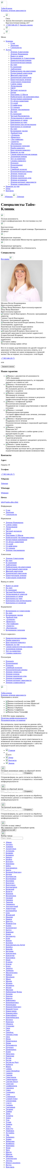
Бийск (8, 866)
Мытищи (9, 990)
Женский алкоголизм (19, 75)
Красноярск (10, 958)
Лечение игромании (18, 180)
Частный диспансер (18, 90)
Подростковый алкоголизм (21, 73)
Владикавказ (11, 879)
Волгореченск (11, 887)
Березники (10, 864)
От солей (14, 103)
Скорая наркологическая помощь (23, 154)
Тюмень (9, 1124)
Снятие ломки (16, 84)
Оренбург (10, 1032)
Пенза (8, 1039)
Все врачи (5, 259)
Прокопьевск (11, 1049)
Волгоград (10, 883)
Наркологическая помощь (20, 60)
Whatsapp (9, 197)
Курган (9, 964)
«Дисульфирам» (16, 139)
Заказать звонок (26, 25)
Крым (8, 960)
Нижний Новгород (13, 1007)
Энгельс (9, 1161)
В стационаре (16, 67)
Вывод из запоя (16, 56)
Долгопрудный (12, 906)
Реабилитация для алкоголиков (23, 71)
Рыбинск (9, 1064)
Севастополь (11, 1077)
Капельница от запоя (18, 120)
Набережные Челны (14, 992)
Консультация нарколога (20, 150)
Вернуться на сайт (8, 830)
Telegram (20, 197)
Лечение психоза (17, 176)
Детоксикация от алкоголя (21, 118)
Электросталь (11, 1158)
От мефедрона (16, 105)
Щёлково (9, 1156)
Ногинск (9, 1020)
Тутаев (8, 1122)
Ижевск (9, 919)
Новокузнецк (11, 1011)
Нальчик (9, 994)
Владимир (10, 881)
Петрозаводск (11, 1045)
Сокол (8, 1090)
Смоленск (10, 1088)
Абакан (9, 842)
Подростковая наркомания (21, 99)
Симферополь (11, 1086)
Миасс (8, 979)
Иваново (9, 917)
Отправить (28, 773)
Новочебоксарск (12, 1017)
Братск (8, 870)
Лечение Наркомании (19, 54)
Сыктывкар (10, 1107)
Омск (8, 1028)
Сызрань (9, 1105)
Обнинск (9, 1024)
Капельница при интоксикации (23, 124)
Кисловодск (10, 936)
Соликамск (10, 1092)
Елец (8, 913)
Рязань (8, 1067)
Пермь (8, 1043)
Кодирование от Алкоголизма (22, 58)
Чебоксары (10, 1141)
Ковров (9, 941)
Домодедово (11, 908)
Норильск (10, 1022)
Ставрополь (10, 1096)
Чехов (8, 1148)
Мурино (9, 983)
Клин (8, 938)
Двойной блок (16, 133)
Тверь (8, 1114)
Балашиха (10, 855)
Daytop (13, 92)
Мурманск (10, 985)
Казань (8, 926)
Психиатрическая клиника (21, 171)
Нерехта (9, 998)
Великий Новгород (13, 872)
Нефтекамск (11, 1000)
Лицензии (14, 45)
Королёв (9, 949)
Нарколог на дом (17, 152)
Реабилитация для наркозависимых (24, 97)
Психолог (14, 167)
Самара (9, 1069)
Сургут (9, 1103)
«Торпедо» (14, 142)
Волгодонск (10, 885)
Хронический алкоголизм (20, 77)
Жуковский (10, 915)
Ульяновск (10, 1131)
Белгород (9, 861)
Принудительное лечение (20, 80)
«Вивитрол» (15, 137)
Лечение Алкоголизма (19, 52)
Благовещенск (11, 868)
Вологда (9, 891)
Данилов (9, 902)
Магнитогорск (11, 973)
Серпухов (10, 1084)
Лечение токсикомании (19, 109)
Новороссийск (11, 1013)
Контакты (10, 191)
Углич (8, 1126)
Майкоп (9, 975)
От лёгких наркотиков (19, 101)
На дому (13, 65)
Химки (8, 1139)
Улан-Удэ (9, 1129)
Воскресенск (11, 896)
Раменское (10, 1056)
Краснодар (10, 955)
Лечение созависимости (20, 184)
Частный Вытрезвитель (19, 116)
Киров (8, 934)
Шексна (9, 1154)
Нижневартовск (12, 1002)
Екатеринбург (11, 911)
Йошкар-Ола (11, 923)
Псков (8, 1052)
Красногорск (11, 953)
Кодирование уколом (19, 131)
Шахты (9, 1152)
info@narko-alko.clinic (9, 502)
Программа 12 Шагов (19, 95)
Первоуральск (11, 1041)
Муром (8, 988)
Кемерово (10, 932)
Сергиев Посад (12, 1082)
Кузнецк (9, 962)
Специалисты (16, 48)
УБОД (12, 88)
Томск (8, 1118)
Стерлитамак (11, 1101)
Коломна (9, 943)
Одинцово (10, 1026)
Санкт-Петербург (13, 1071)
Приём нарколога (17, 148)
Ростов (8, 1060)
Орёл (8, 1030)
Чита (8, 1150)
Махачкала (10, 977)
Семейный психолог (18, 169)
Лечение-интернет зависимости (23, 182)
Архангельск (11, 849)
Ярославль (10, 1167)
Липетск (9, 968)
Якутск (9, 1165)
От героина (15, 107)
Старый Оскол (11, 1099)
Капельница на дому (18, 122)
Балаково (9, 853)
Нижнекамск (11, 1005)
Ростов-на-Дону (12, 1062)
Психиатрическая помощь (21, 62)
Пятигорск (10, 1054)
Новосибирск (11, 1015)
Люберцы (10, 970)
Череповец (10, 1146)
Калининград (11, 928)
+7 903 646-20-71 (12, 25)
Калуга (8, 930)
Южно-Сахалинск (13, 1163)
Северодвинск (11, 1079)
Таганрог (9, 1109)
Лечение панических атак (20, 178)
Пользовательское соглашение (13, 720)
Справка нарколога (18, 161)
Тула (7, 1120)
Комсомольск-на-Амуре (15, 945)
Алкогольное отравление (20, 82)
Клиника (9, 41)
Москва (9, 981)
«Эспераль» (15, 135)
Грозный (9, 898)
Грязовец (9, 900)
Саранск (9, 1073)
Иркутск (9, 921)
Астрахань (10, 851)
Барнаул (9, 857)
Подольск (10, 1047)
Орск (8, 1037)
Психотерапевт (16, 165)
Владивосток (11, 876)
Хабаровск (10, 1137)
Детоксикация (16, 86)
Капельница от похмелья (20, 127)
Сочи (8, 1094)
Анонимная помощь (18, 156)
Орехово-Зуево (12, 1035)
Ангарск (9, 844)
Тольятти (9, 1116)
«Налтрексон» (16, 144)
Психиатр (14, 163)
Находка (9, 996)
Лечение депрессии (18, 174)
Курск (8, 966)
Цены (8, 189)
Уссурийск (10, 1133)
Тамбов (9, 1111)
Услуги (8, 50)
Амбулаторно (15, 69)
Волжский (10, 889)
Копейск (9, 947)
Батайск (9, 859)
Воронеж (9, 894)
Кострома (9, 951)
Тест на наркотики (17, 159)
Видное (9, 874)
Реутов (8, 1058)
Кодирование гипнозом (20, 146)
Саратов (9, 1075)
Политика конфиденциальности (14, 718)
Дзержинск (10, 904)
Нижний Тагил (12, 1009)
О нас (12, 43)
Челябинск (10, 1143)
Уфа (7, 1135)
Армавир (9, 847)
